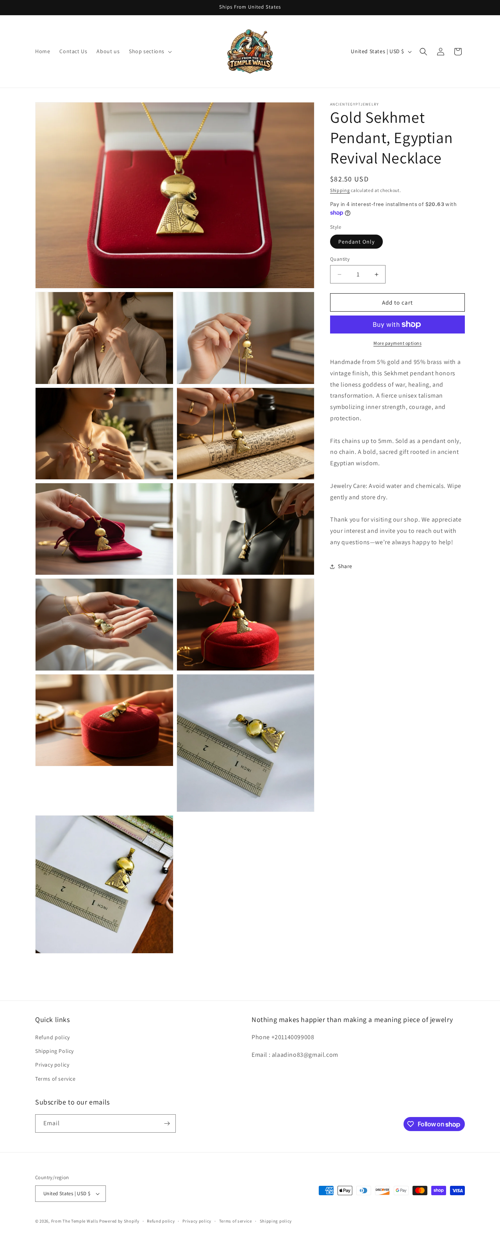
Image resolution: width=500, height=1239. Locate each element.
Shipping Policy (54, 1050)
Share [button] (345, 566)
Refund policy (52, 1037)
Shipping (340, 190)
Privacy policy (52, 1064)
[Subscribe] (166, 1123)
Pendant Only (356, 241)
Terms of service (55, 1078)
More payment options (397, 343)
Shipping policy (276, 1221)
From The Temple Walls (74, 1221)
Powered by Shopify (119, 1221)
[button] (149, 51)
